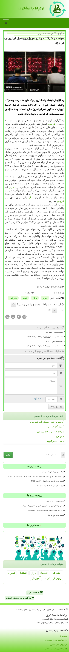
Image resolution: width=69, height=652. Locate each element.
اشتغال (23, 572)
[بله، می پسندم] (13, 304)
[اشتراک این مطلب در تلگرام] (24, 316)
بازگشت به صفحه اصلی (19, 597)
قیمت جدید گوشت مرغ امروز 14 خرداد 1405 (47, 481)
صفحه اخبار (33, 592)
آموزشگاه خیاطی (56, 426)
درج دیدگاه (55, 406)
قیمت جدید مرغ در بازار (54, 341)
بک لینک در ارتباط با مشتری (56, 640)
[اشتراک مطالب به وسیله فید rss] (7, 316)
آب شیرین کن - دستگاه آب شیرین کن (46, 422)
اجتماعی (56, 572)
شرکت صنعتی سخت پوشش (50, 431)
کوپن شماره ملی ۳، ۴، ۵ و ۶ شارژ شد (50, 485)
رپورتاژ (57, 578)
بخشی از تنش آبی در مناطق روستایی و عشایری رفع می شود (42, 506)
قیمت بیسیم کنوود (55, 441)
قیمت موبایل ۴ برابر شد (54, 332)
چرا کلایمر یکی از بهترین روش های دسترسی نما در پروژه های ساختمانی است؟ (36, 476)
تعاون (11, 572)
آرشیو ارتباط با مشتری (58, 644)
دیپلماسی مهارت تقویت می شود (52, 472)
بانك (31, 197)
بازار (11, 187)
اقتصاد (44, 572)
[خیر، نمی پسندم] (54, 309)
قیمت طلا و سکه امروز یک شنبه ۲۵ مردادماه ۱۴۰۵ (45, 346)
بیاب (8, 454)
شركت (52, 124)
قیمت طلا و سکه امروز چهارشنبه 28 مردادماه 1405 (45, 336)
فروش (60, 201)
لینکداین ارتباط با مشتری (55, 649)
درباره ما (63, 636)
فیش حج (60, 436)
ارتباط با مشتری (31, 8)
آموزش (36, 578)
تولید (24, 298)
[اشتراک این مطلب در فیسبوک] (18, 316)
